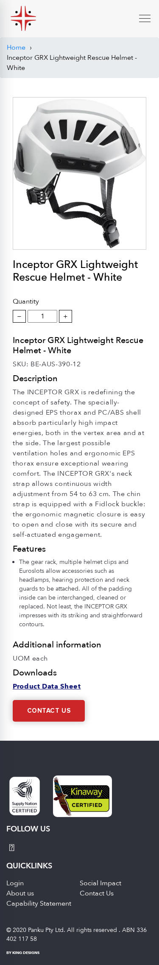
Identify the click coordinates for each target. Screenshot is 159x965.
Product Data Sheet (47, 686)
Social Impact (100, 883)
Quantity (26, 301)
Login (15, 883)
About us (20, 893)
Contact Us (49, 711)
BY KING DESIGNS (22, 952)
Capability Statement (38, 903)
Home (16, 47)
